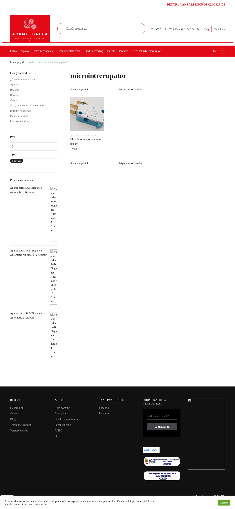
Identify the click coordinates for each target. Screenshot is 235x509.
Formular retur (63, 424)
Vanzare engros (19, 430)
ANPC (59, 430)
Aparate (14, 84)
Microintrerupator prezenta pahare (85, 141)
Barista (14, 94)
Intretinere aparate (20, 110)
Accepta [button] (224, 502)
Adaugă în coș (87, 156)
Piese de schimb (19, 115)
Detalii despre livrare (67, 419)
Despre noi (16, 407)
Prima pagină (17, 62)
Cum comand (62, 407)
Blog (206, 29)
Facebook (104, 407)
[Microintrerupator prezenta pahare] (87, 114)
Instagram (104, 413)
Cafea (13, 100)
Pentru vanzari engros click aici (196, 4)
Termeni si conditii (21, 424)
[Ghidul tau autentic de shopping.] (161, 450)
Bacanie (14, 89)
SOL (57, 436)
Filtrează (16, 160)
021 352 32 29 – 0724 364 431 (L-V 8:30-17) (175, 29)
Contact (14, 413)
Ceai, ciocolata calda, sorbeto (27, 105)
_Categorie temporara (84, 135)
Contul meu (220, 29)
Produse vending (19, 121)
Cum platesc (62, 413)
